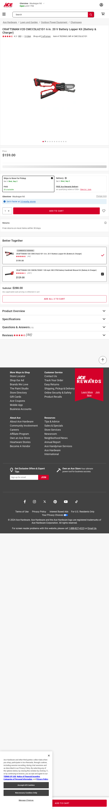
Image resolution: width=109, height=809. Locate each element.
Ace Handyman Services (58, 446)
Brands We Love (19, 384)
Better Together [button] (12, 240)
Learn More (87, 392)
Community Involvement (24, 425)
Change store (101, 196)
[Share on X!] (44, 501)
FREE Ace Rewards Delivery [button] (67, 187)
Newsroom (50, 433)
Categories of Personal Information (18, 779)
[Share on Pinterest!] (55, 501)
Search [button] (19, 14)
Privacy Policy (39, 511)
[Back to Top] (103, 360)
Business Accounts (20, 409)
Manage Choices (26, 800)
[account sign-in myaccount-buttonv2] (102, 4)
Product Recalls (53, 396)
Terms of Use (22, 511)
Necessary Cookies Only (26, 793)
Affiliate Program (19, 433)
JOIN (43, 477)
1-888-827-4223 (76, 528)
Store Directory (18, 392)
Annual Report (52, 442)
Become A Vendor (20, 446)
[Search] (91, 14)
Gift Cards (15, 396)
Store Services (52, 429)
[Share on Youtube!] (66, 501)
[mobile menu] (4, 13)
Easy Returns (51, 384)
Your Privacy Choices (52, 515)
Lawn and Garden (29, 22)
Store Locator (17, 376)
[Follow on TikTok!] (76, 501)
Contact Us (50, 376)
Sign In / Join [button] (85, 189)
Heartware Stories (20, 442)
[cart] (104, 14)
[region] (26, 780)
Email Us (92, 528)
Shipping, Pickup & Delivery (59, 388)
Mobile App (16, 405)
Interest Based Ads (59, 511)
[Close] (49, 755)
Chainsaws (76, 22)
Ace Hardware (10, 22)
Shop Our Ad (17, 380)
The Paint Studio (19, 388)
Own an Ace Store (20, 438)
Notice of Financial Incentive (28, 776)
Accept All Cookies (26, 785)
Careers (14, 429)
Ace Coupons (17, 400)
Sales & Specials (53, 425)
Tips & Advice (52, 421)
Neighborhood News (56, 438)
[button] (54, 88)
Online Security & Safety (57, 392)
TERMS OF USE (10, 776)
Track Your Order (53, 380)
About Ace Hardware (21, 421)
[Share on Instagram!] (34, 501)
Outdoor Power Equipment (54, 22)
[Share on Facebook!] (25, 501)
